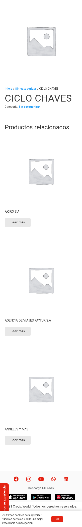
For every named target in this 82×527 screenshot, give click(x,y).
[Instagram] (28, 479)
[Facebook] (16, 479)
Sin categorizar (25, 89)
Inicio (8, 89)
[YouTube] (41, 479)
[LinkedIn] (66, 479)
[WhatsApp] (53, 479)
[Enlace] (17, 497)
